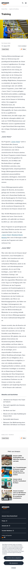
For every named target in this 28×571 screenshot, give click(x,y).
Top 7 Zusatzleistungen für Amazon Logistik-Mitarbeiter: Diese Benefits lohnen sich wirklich (19, 471)
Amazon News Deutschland (9, 516)
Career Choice (5, 49)
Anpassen (13, 567)
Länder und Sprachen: (7, 535)
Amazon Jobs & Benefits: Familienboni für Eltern (19, 480)
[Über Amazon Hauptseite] (5, 507)
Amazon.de (5, 525)
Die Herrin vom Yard (9, 410)
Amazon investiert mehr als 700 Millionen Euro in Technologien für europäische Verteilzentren (19, 494)
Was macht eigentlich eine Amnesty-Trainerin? (14, 406)
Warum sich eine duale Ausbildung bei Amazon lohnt (14, 415)
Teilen (24, 49)
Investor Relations (7, 530)
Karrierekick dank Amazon (11, 419)
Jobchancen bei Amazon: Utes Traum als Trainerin (14, 401)
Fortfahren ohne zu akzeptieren (13, 558)
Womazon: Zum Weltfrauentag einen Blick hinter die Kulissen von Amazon (14, 423)
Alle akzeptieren (13, 563)
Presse (3, 521)
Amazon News (4, 9)
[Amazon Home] (5, 3)
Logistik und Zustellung (14, 9)
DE (4, 537)
